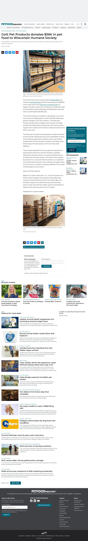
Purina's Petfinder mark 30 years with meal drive (22, 435)
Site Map (67, 535)
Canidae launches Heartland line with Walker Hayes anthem (36, 349)
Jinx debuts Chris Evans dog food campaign (34, 393)
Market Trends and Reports (53, 299)
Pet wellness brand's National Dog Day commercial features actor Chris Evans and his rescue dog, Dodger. (37, 397)
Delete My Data (43, 505)
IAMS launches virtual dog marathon (35, 446)
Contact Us (42, 535)
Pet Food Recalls (25, 331)
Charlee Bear (55, 100)
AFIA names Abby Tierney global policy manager (22, 460)
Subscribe (21, 535)
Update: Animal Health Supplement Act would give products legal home (71, 162)
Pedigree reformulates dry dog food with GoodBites (37, 422)
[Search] (81, 24)
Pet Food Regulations (70, 169)
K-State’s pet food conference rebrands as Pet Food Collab (75, 303)
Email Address (46, 259)
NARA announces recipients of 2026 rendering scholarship (26, 471)
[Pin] (17, 52)
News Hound (23, 360)
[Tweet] (13, 52)
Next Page (15, 483)
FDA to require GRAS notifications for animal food (71, 172)
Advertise (28, 535)
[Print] (2, 52)
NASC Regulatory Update (27, 317)
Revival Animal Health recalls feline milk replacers (37, 335)
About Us (34, 535)
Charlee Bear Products (53, 301)
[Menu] (85, 24)
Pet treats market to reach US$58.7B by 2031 (37, 407)
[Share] (6, 52)
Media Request (50, 535)
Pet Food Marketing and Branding (30, 389)
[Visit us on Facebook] (31, 501)
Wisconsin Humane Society (49, 104)
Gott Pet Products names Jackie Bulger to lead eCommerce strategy (10, 303)
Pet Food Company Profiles (31, 299)
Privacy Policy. (79, 147)
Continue (46, 266)
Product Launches (25, 346)
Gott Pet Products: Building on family (33, 302)
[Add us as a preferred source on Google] (42, 242)
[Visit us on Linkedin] (35, 501)
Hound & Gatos (35, 102)
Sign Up (71, 150)
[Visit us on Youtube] (38, 501)
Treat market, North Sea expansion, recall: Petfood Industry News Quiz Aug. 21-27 (38, 364)
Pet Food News (21, 31)
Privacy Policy (59, 535)
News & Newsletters (8, 31)
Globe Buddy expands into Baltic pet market (36, 378)
